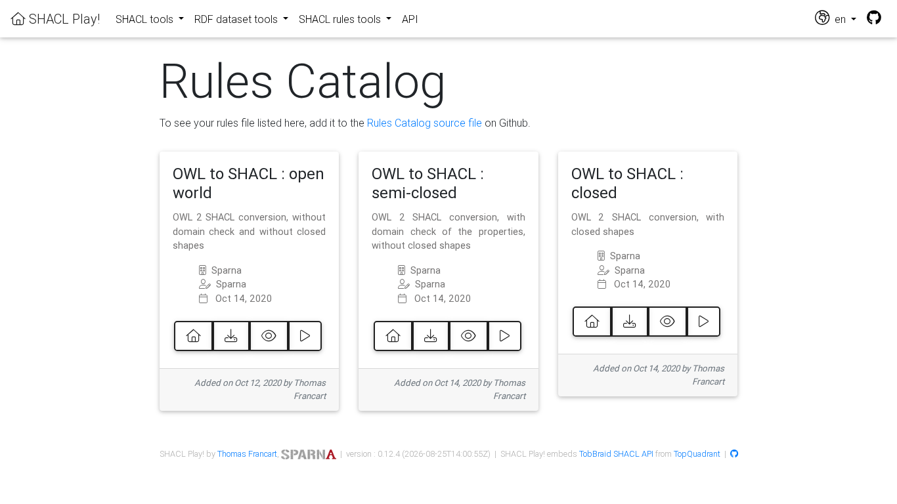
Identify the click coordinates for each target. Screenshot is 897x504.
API (410, 19)
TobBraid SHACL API (616, 453)
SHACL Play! (63, 18)
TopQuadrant (697, 453)
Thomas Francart (247, 453)
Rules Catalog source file (424, 122)
